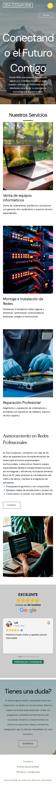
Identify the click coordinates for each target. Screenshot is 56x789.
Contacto (28, 761)
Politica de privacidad (28, 766)
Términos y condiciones (28, 772)
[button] (46, 15)
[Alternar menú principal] (50, 6)
